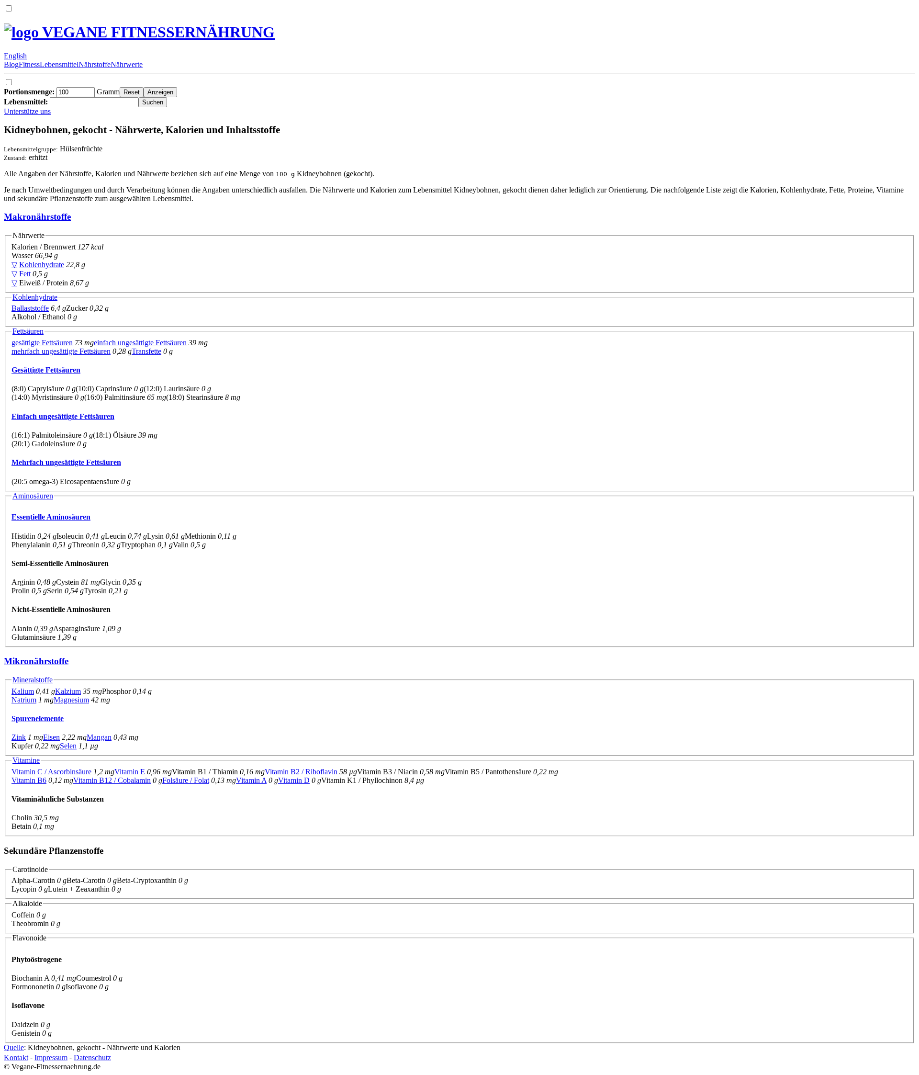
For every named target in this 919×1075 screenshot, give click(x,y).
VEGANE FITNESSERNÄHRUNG (157, 32)
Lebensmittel (59, 64)
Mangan (99, 737)
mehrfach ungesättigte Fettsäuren (61, 351)
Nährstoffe (94, 64)
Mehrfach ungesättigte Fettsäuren (66, 462)
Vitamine (26, 760)
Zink (18, 737)
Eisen (51, 737)
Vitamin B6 (28, 780)
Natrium (23, 700)
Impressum (50, 1057)
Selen (68, 746)
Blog (11, 64)
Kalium (22, 691)
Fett (25, 274)
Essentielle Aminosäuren (50, 517)
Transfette (146, 351)
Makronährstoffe (37, 217)
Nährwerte (127, 64)
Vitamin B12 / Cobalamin (112, 780)
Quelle (14, 1047)
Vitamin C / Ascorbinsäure (51, 772)
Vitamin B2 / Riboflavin (301, 772)
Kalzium (68, 691)
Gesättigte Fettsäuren (45, 370)
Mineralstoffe (32, 680)
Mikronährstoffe (36, 661)
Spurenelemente (37, 718)
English (15, 56)
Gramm (62, 92)
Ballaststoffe (30, 308)
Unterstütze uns (27, 111)
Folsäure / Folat (185, 780)
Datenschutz (92, 1057)
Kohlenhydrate (41, 264)
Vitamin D (294, 780)
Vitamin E (129, 772)
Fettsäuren (28, 331)
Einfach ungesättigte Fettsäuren (62, 416)
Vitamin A (251, 780)
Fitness (29, 64)
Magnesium (71, 700)
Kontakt (16, 1057)
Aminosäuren (32, 496)
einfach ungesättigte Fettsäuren (140, 343)
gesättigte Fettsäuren (42, 343)
